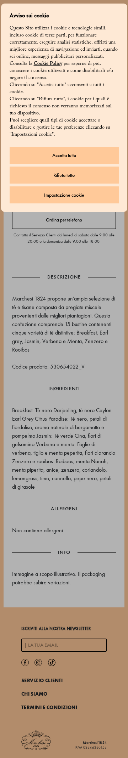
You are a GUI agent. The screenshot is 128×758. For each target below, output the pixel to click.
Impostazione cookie (64, 195)
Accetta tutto (64, 155)
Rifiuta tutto (64, 175)
